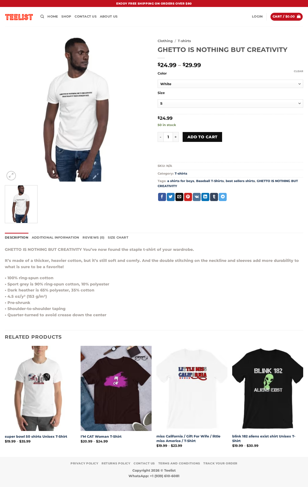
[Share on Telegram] (223, 197)
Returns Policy (116, 463)
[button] (257, 16)
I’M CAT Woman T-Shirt (101, 436)
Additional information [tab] (55, 237)
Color (162, 73)
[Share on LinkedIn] (205, 197)
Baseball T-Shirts (210, 181)
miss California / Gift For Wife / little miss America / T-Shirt (188, 438)
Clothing (165, 41)
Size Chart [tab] (118, 237)
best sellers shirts (240, 181)
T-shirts (184, 41)
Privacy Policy (84, 463)
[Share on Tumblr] (214, 197)
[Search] (42, 16)
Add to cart (202, 137)
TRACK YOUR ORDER (220, 463)
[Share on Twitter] (171, 197)
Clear (298, 71)
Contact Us (85, 16)
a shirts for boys (180, 181)
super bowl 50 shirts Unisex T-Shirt (36, 436)
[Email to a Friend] (179, 197)
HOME (52, 16)
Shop (66, 16)
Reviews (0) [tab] (93, 237)
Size (161, 93)
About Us (108, 16)
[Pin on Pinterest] (188, 197)
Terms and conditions (179, 463)
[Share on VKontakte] (197, 197)
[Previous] (5, 400)
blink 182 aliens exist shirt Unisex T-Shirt (263, 438)
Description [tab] (16, 237)
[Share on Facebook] (162, 197)
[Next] (303, 400)
